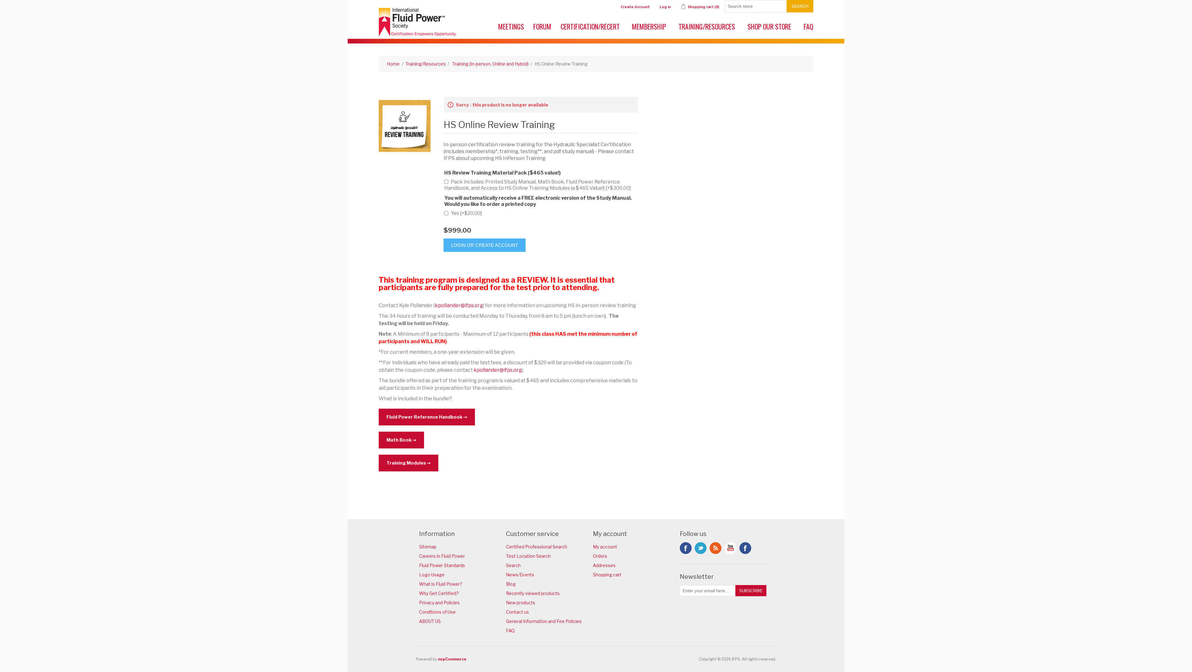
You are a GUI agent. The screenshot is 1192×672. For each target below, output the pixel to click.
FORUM (542, 26)
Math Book (399, 440)
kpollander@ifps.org (459, 305)
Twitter (701, 548)
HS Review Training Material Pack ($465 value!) (502, 173)
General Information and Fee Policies (544, 621)
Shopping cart (607, 574)
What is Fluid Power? (440, 584)
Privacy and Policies (439, 602)
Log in (665, 6)
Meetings (511, 26)
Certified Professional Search (536, 546)
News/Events (520, 574)
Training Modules (406, 463)
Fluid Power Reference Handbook (424, 417)
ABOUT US (430, 621)
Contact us (517, 612)
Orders (600, 556)
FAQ (808, 26)
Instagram (745, 548)
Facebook (686, 548)
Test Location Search (528, 556)
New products (520, 602)
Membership (649, 26)
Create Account (635, 6)
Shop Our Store (769, 26)
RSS (715, 548)
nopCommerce (452, 659)
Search (800, 6)
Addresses (604, 565)
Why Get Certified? (439, 593)
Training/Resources (707, 26)
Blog (511, 584)
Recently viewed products (533, 593)
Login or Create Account (484, 245)
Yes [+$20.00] (466, 213)
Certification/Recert (590, 26)
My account (605, 546)
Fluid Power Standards (442, 565)
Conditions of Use (437, 612)
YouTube (730, 548)
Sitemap (427, 546)
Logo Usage (432, 574)
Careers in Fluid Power (442, 556)
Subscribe (751, 590)
